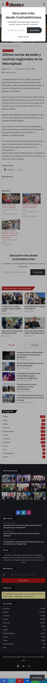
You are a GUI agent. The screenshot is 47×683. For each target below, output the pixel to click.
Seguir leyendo (23, 37)
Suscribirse (34, 30)
